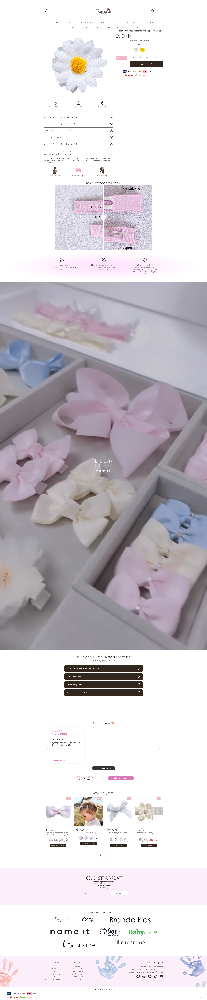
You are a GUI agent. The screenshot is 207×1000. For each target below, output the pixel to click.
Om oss (53, 969)
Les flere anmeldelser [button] (103, 768)
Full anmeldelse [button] (58, 760)
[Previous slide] (47, 748)
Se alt (103, 855)
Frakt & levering (78, 969)
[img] (57, 731)
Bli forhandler (53, 977)
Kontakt (54, 971)
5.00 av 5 (92, 777)
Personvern (78, 977)
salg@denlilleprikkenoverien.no (151, 967)
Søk (53, 966)
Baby (134, 23)
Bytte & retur (78, 971)
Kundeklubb (78, 966)
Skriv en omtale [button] (120, 778)
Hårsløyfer (56, 23)
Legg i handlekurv (58, 845)
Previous (46, 64)
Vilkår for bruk (78, 974)
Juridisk (78, 979)
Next (110, 64)
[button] (155, 10)
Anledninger (148, 23)
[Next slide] (159, 748)
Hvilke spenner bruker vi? (53, 979)
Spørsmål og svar (53, 974)
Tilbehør (72, 27)
